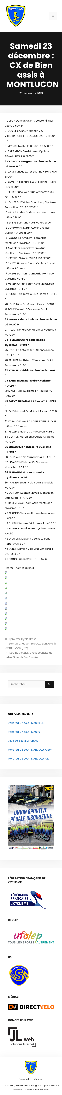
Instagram (38, 1079)
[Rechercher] (49, 684)
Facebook (24, 1079)
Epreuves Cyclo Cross (22, 639)
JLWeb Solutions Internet (36, 1089)
